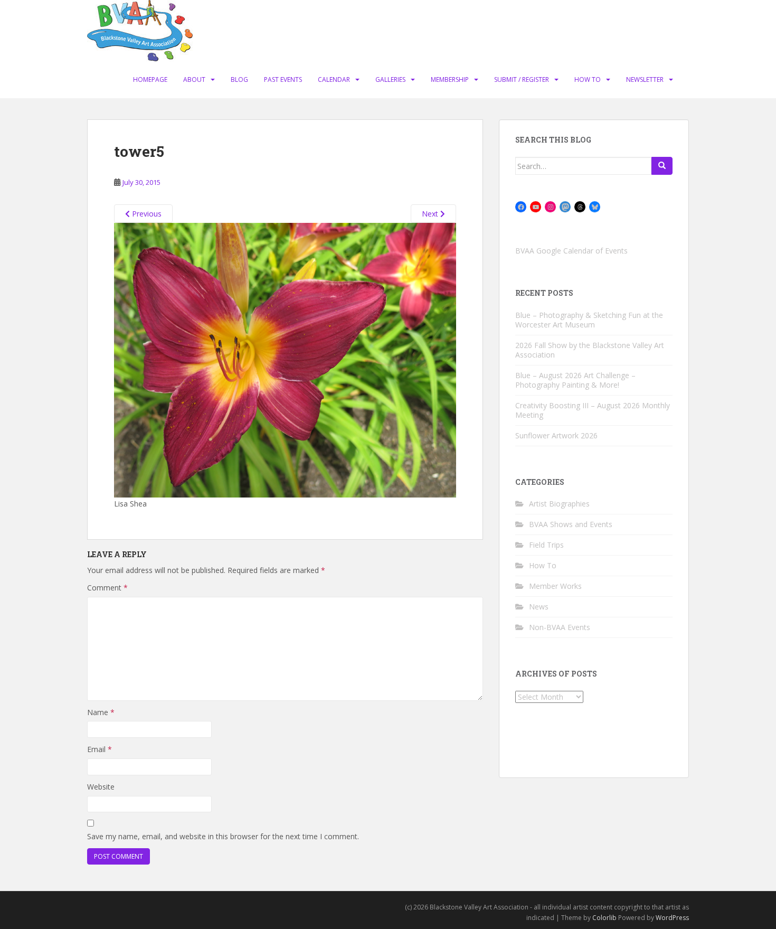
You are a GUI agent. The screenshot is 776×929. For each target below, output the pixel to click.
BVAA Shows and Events (570, 524)
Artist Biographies (559, 504)
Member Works (555, 586)
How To (587, 79)
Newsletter (645, 79)
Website (101, 787)
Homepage (150, 79)
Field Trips (546, 545)
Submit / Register (521, 79)
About (194, 79)
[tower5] (285, 359)
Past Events (283, 79)
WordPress (672, 917)
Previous (146, 214)
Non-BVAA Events (559, 627)
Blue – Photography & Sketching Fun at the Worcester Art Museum (589, 320)
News (538, 607)
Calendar (334, 79)
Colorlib (604, 917)
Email (99, 749)
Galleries (390, 79)
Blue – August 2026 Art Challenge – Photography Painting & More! (575, 380)
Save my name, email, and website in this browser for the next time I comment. (223, 836)
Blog (239, 79)
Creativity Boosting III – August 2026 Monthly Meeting (592, 410)
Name (101, 712)
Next (431, 214)
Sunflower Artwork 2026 (556, 435)
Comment (107, 588)
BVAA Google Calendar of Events (571, 251)
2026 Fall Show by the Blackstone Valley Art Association (589, 350)
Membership (450, 79)
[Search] (662, 166)
